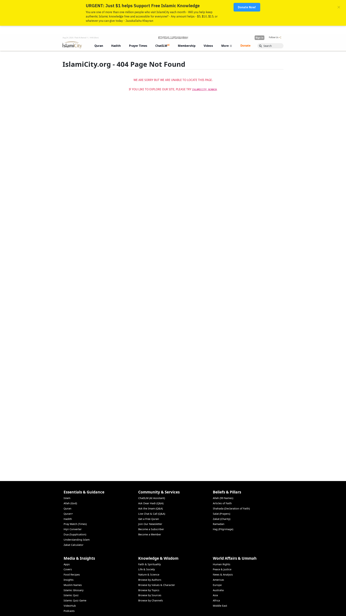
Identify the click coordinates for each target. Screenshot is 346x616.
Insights (69, 579)
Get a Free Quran (148, 519)
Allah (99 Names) (223, 498)
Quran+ (68, 513)
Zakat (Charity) (221, 519)
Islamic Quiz (71, 595)
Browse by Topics (148, 590)
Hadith (68, 519)
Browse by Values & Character (156, 585)
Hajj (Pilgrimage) (223, 529)
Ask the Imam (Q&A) (150, 508)
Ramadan (218, 524)
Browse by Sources (149, 595)
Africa (216, 600)
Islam (67, 498)
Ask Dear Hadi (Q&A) (150, 503)
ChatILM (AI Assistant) (151, 498)
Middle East (220, 605)
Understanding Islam (77, 539)
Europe (217, 585)
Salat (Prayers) (221, 513)
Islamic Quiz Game (75, 600)
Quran (67, 508)
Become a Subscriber (151, 529)
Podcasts (69, 611)
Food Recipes (72, 574)
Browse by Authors (149, 579)
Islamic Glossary (73, 590)
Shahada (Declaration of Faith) (231, 508)
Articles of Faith (222, 503)
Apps (67, 564)
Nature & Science (148, 574)
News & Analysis (223, 574)
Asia (215, 595)
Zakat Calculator (73, 545)
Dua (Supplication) (75, 534)
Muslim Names (73, 585)
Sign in (259, 37)
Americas (218, 579)
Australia (218, 590)
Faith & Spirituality (149, 564)
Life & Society (146, 569)
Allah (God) (70, 503)
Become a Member (149, 534)
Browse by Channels (150, 600)
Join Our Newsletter (150, 524)
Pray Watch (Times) (75, 524)
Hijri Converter (73, 529)
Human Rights (221, 564)
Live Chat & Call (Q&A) (151, 513)
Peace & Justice (222, 569)
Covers (68, 569)
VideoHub (70, 605)
